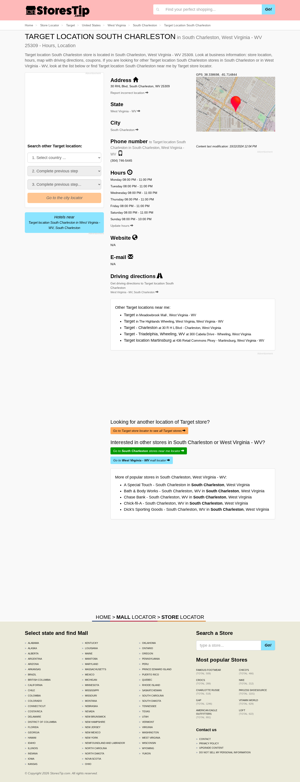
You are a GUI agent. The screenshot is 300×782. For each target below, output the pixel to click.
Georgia (32, 732)
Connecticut (35, 706)
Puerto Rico (149, 674)
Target (160, 315)
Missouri (89, 695)
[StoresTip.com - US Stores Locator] (58, 11)
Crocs (203, 682)
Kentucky (90, 643)
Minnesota (90, 685)
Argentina (33, 658)
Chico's (246, 672)
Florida (31, 727)
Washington (149, 732)
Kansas (31, 764)
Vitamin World (248, 702)
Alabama (32, 643)
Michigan (89, 679)
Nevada (88, 711)
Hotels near (64, 222)
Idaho (30, 743)
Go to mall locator (140, 460)
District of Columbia (40, 722)
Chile (30, 690)
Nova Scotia (91, 758)
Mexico (88, 674)
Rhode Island (149, 685)
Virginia (146, 727)
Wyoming (146, 748)
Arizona (32, 664)
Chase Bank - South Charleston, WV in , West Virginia (188, 497)
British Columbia (38, 679)
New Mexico (91, 732)
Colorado (33, 701)
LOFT (246, 712)
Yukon (145, 753)
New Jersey (91, 727)
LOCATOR (136, 617)
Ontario (146, 648)
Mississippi (90, 690)
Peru (144, 664)
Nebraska (90, 706)
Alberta (31, 653)
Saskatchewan (150, 690)
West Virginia (149, 737)
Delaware (33, 716)
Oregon (146, 653)
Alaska (31, 648)
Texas (144, 711)
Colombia (33, 695)
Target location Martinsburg (194, 340)
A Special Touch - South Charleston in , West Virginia (187, 485)
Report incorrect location (127, 93)
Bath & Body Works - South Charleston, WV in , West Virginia (194, 491)
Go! (268, 9)
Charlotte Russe (208, 692)
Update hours (120, 225)
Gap (204, 702)
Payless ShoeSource (253, 692)
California (33, 685)
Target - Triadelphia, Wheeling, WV (187, 334)
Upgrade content (210, 747)
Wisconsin (147, 743)
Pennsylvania (149, 658)
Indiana (31, 753)
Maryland (90, 664)
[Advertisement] (64, 106)
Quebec (145, 679)
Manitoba (90, 658)
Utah (143, 716)
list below (77, 66)
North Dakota (93, 753)
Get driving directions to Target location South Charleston (142, 288)
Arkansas (33, 669)
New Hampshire (93, 722)
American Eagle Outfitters (206, 714)
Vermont (146, 722)
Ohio (86, 764)
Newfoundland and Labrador (103, 743)
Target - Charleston (172, 327)
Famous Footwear (208, 672)
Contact (203, 739)
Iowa (29, 758)
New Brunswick (94, 716)
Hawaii (30, 737)
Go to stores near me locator (147, 451)
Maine (87, 653)
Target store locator (194, 66)
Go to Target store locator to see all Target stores (148, 430)
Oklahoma (147, 643)
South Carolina (151, 695)
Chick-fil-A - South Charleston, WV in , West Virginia (186, 503)
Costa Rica (33, 711)
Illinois (31, 748)
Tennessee (147, 706)
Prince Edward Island (155, 669)
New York (90, 737)
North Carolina (94, 748)
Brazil (30, 674)
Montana (89, 701)
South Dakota (150, 701)
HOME (103, 617)
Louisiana (90, 648)
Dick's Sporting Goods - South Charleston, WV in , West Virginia (196, 509)
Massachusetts (94, 669)
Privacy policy (207, 743)
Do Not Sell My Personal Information (223, 752)
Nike (246, 682)
